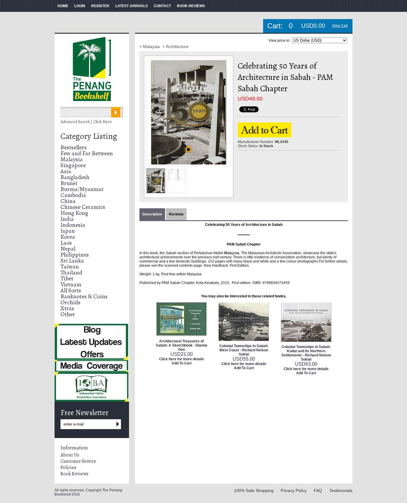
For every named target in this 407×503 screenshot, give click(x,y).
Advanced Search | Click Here (86, 122)
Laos (66, 243)
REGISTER (100, 6)
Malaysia (71, 159)
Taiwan (69, 267)
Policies (68, 467)
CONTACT (162, 6)
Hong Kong (74, 213)
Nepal (67, 249)
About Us (69, 455)
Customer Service (78, 461)
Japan (67, 231)
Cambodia (73, 195)
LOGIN (79, 6)
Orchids (70, 302)
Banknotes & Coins (84, 296)
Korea (67, 237)
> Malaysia (150, 46)
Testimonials (340, 490)
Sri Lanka (72, 261)
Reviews (176, 214)
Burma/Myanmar (82, 189)
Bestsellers (73, 147)
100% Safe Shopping (254, 490)
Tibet (66, 278)
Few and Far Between (86, 153)
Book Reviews (74, 474)
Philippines (74, 255)
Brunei (68, 183)
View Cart (340, 26)
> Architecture (175, 46)
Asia (65, 171)
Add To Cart (182, 363)
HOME (63, 6)
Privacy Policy (294, 490)
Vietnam (70, 284)
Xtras (67, 308)
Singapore (73, 165)
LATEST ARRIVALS (131, 6)
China (68, 201)
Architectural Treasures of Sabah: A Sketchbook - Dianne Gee (181, 345)
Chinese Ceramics (82, 207)
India (67, 219)
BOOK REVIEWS (191, 6)
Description (152, 214)
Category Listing (88, 136)
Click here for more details (181, 359)
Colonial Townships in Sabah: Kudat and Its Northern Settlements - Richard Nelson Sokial (306, 353)
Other (67, 314)
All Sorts (70, 290)
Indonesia (72, 225)
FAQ (318, 490)
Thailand (71, 272)
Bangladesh (74, 177)
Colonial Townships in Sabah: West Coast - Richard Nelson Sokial (243, 350)
